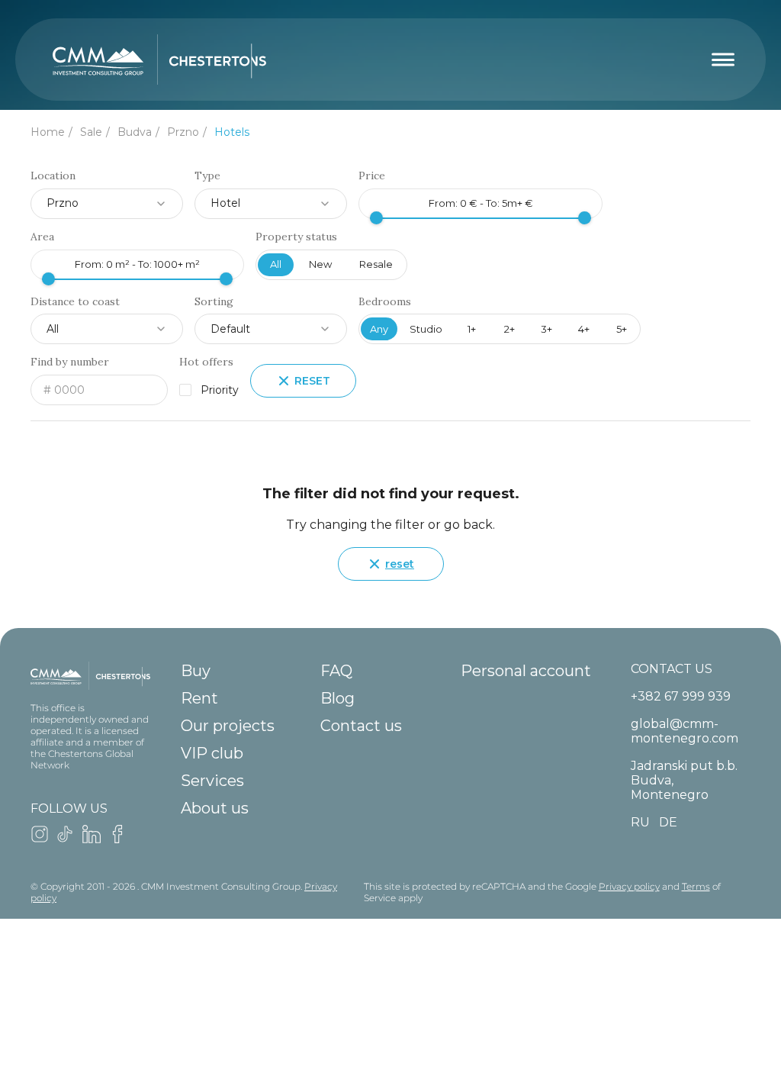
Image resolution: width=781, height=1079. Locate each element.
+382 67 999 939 (681, 696)
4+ (584, 329)
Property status (296, 236)
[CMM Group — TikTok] (65, 839)
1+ (472, 329)
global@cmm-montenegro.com (684, 731)
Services (212, 780)
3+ (546, 329)
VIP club (212, 753)
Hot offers (206, 362)
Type (207, 175)
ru (640, 822)
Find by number (70, 362)
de (668, 822)
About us (215, 808)
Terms (696, 886)
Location (53, 175)
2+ (509, 329)
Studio (426, 329)
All (275, 264)
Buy (196, 671)
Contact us (361, 726)
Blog (337, 698)
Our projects (228, 726)
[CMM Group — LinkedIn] (91, 839)
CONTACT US (671, 669)
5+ (621, 329)
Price (371, 175)
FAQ (336, 671)
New (320, 264)
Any (379, 329)
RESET (312, 381)
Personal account (526, 671)
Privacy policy (629, 886)
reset (399, 564)
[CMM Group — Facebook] (117, 839)
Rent (199, 698)
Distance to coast (75, 301)
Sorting (213, 301)
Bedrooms (384, 301)
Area (42, 236)
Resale (376, 264)
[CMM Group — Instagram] (40, 839)
